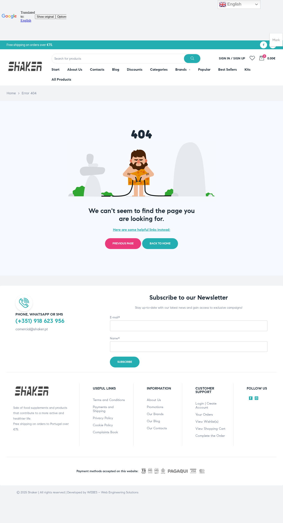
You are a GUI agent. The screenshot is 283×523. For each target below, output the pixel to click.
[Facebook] (263, 44)
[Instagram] (256, 398)
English (233, 4)
